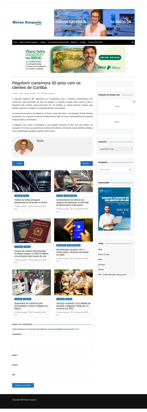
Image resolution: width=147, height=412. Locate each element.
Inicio (15, 42)
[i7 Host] (114, 209)
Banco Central (103, 254)
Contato (83, 42)
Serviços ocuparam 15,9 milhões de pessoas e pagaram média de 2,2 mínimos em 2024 (73, 306)
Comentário (17, 334)
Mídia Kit (74, 42)
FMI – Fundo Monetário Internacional (112, 275)
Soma (16, 93)
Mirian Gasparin (21, 206)
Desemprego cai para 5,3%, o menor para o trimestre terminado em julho (72, 252)
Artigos (43, 42)
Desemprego (61, 245)
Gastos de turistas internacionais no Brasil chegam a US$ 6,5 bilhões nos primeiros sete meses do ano (31, 253)
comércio (18, 299)
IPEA (100, 259)
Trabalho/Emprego (70, 196)
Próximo (86, 163)
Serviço (68, 299)
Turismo (26, 247)
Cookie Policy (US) (95, 42)
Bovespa (101, 265)
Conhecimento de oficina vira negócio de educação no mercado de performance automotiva (72, 202)
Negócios (18, 196)
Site (13, 375)
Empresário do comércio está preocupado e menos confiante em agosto (31, 306)
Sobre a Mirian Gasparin (28, 42)
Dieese (101, 269)
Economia (18, 247)
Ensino (59, 196)
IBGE (100, 249)
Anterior (19, 163)
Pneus (26, 196)
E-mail (15, 365)
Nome (15, 355)
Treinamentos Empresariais (58, 42)
